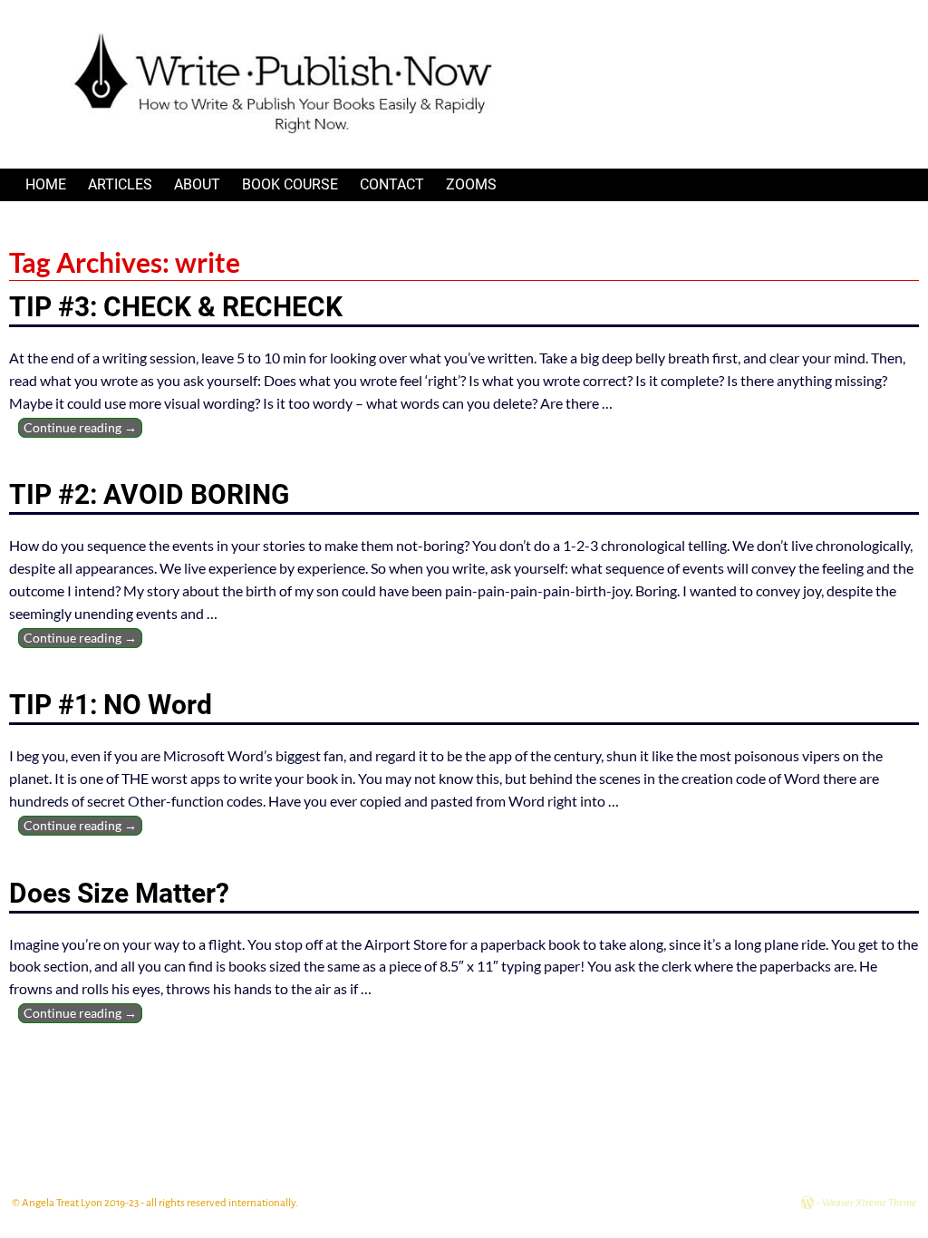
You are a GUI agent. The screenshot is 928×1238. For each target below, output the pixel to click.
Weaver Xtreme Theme (869, 1203)
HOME (45, 184)
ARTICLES (120, 184)
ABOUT (197, 184)
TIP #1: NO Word (110, 705)
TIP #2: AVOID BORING (149, 494)
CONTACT (392, 184)
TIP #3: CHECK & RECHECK (176, 307)
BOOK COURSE (290, 184)
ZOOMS (471, 184)
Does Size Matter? (119, 893)
